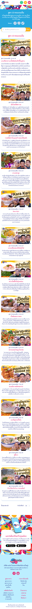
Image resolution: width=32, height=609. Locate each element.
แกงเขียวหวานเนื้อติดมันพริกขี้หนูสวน (13, 61)
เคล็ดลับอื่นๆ (8, 597)
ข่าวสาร (23, 595)
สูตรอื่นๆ (8, 587)
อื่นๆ (24, 585)
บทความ (23, 593)
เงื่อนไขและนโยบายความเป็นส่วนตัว (16, 605)
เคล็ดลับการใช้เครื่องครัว (8, 595)
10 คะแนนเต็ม (8, 599)
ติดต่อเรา (23, 598)
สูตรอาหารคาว (8, 581)
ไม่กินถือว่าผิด (24, 581)
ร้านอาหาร (24, 590)
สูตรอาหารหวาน (8, 583)
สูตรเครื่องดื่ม (8, 585)
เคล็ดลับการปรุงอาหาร (8, 593)
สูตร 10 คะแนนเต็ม (5, 58)
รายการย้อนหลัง (23, 579)
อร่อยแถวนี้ (23, 583)
